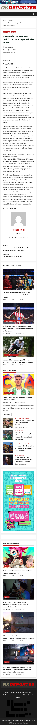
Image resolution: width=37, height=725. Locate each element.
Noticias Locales (25, 692)
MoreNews (14, 723)
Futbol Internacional (10, 321)
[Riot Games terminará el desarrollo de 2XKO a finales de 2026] (18, 557)
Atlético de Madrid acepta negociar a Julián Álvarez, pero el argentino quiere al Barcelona (18, 328)
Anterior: (15, 247)
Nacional (5, 695)
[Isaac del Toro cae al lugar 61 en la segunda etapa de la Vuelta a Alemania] (18, 346)
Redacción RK (8, 47)
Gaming (7, 565)
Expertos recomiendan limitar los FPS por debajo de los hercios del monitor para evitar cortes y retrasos (17, 669)
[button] (3, 14)
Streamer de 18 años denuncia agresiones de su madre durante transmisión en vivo (15, 604)
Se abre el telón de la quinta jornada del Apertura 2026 (8, 447)
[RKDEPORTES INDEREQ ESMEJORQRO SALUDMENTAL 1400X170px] (18, 2)
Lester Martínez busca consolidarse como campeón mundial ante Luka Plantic (16, 294)
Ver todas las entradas (18, 237)
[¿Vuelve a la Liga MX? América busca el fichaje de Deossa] (18, 384)
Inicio (7, 692)
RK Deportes (7, 300)
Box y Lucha (6, 32)
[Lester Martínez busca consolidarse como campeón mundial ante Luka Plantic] (18, 279)
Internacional (8, 355)
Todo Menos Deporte (26, 695)
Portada (13, 32)
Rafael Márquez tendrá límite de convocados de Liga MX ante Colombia (8, 460)
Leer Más (8, 414)
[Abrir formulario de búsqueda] (33, 14)
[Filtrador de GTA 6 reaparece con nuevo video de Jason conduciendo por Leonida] (18, 622)
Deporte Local (14, 692)
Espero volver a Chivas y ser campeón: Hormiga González (8, 423)
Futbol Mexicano (9, 393)
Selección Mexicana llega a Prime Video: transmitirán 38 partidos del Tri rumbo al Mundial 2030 (8, 435)
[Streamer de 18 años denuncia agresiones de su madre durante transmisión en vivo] (18, 589)
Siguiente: (12, 255)
